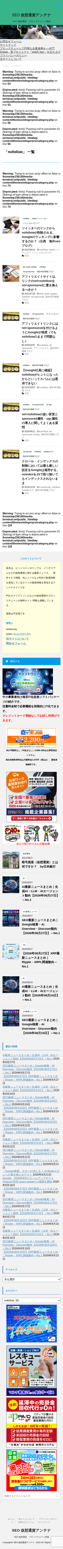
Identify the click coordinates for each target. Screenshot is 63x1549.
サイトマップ (8, 45)
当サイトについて (11, 59)
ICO (27, 255)
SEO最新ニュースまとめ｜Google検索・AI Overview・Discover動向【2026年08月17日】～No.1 (30, 1153)
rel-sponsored (37, 296)
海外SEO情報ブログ (45, 490)
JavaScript (45, 487)
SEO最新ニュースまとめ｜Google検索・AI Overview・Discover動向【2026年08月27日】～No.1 (30, 1069)
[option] (31, 32)
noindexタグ (28, 490)
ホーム (11, 1519)
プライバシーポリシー (13, 55)
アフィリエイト (41, 348)
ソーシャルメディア (42, 252)
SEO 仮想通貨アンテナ (31, 15)
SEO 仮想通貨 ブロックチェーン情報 (31, 1537)
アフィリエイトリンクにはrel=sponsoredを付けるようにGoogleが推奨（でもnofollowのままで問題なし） (40, 332)
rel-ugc (36, 434)
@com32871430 (22, 634)
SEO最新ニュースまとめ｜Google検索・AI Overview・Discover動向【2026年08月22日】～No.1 (30, 1122)
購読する (15, 661)
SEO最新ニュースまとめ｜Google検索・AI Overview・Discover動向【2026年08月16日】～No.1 (30, 1245)
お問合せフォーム (11, 41)
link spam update (48, 293)
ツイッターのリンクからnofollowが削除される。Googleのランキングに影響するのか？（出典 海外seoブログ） (41, 237)
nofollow (44, 249)
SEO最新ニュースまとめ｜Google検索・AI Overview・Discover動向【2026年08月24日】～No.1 (30, 1101)
